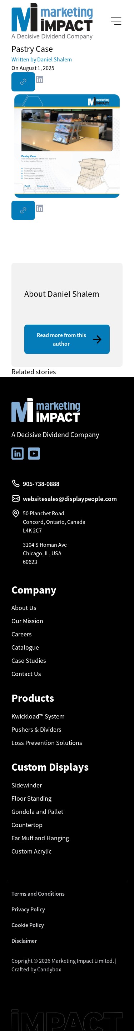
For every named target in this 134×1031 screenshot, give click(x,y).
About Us (23, 608)
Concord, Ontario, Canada (54, 521)
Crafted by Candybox (36, 969)
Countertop (27, 825)
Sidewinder (26, 785)
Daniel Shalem (41, 59)
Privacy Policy (28, 909)
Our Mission (27, 621)
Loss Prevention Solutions (46, 743)
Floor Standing (31, 798)
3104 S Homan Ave (45, 544)
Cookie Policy (27, 925)
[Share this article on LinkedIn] (39, 80)
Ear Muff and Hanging (40, 838)
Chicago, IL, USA (42, 553)
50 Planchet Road (43, 513)
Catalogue (25, 647)
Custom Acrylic (31, 851)
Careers (21, 634)
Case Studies (28, 660)
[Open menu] (116, 21)
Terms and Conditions (38, 893)
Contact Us (26, 674)
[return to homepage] (52, 20)
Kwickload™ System (38, 716)
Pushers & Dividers (36, 729)
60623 (30, 561)
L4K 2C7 (32, 530)
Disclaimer (24, 940)
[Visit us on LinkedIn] (17, 453)
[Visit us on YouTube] (34, 453)
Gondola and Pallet (37, 812)
